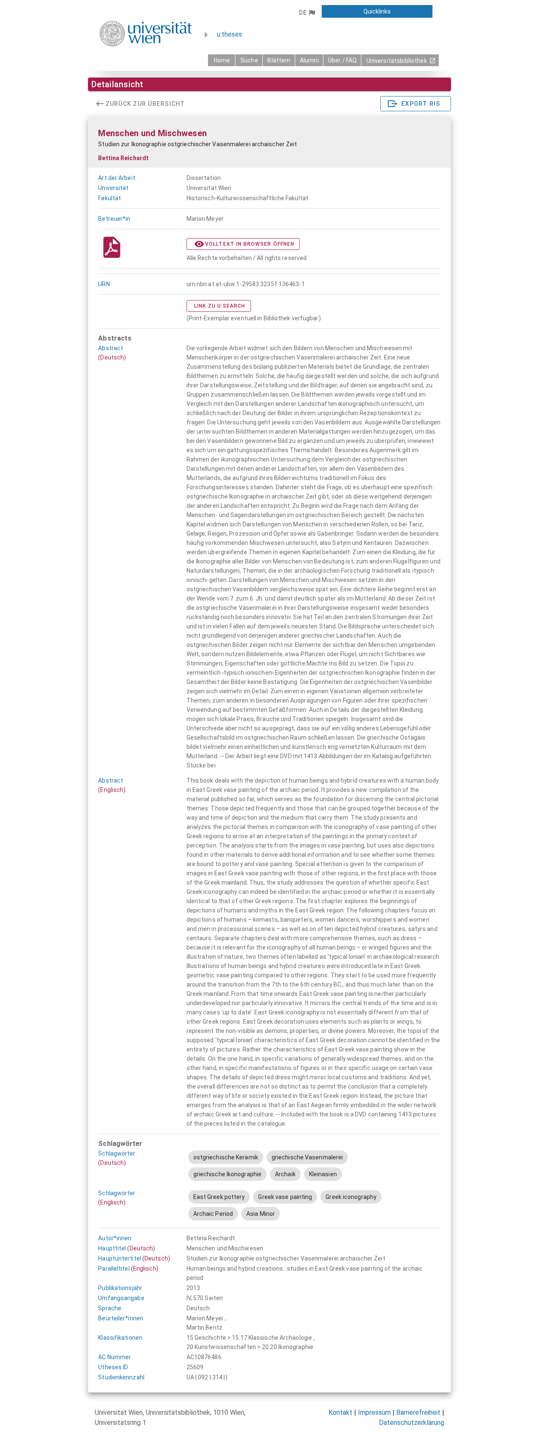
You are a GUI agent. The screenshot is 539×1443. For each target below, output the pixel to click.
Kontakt (340, 1412)
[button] (307, 12)
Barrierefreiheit (418, 1412)
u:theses (229, 34)
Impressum (374, 1412)
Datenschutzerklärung (411, 1423)
